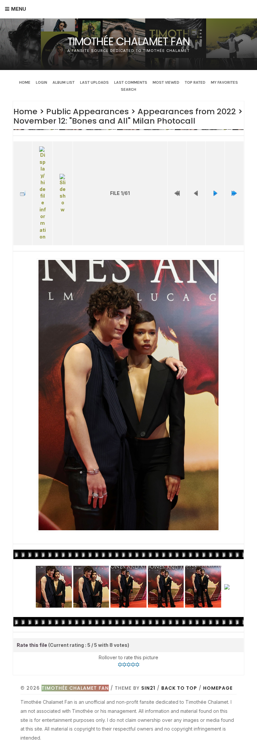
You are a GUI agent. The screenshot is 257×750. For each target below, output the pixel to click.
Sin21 (148, 688)
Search (128, 89)
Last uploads (94, 82)
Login (41, 82)
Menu (18, 9)
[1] (120, 664)
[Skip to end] (234, 193)
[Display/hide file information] (42, 193)
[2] (124, 664)
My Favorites (224, 82)
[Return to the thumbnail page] (23, 193)
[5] (137, 664)
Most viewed (166, 82)
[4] (133, 664)
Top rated (195, 82)
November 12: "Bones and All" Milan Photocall (104, 120)
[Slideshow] (62, 193)
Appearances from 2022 (187, 111)
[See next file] (215, 193)
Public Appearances (87, 111)
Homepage (218, 688)
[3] (128, 664)
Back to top (179, 688)
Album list (64, 82)
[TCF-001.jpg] (128, 395)
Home (24, 82)
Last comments (130, 82)
